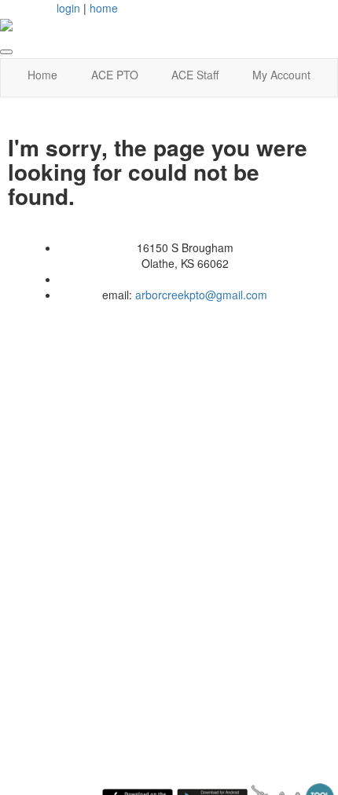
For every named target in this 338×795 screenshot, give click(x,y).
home (104, 8)
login (68, 8)
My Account (281, 74)
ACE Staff (195, 74)
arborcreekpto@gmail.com (201, 294)
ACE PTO (114, 74)
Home (42, 74)
